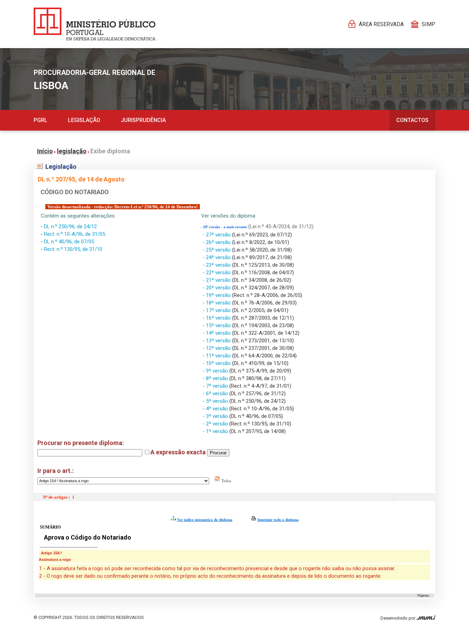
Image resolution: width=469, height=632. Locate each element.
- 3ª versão (216, 416)
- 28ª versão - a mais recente (224, 227)
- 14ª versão (217, 333)
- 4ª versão (216, 409)
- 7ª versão (216, 386)
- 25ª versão (217, 250)
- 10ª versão (217, 363)
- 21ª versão (217, 280)
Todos (225, 481)
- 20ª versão (217, 288)
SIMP (428, 24)
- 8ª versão (216, 378)
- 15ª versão (217, 325)
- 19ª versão (217, 295)
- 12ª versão (217, 348)
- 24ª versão (217, 257)
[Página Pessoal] (95, 24)
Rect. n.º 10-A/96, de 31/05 (74, 234)
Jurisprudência (143, 120)
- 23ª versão (217, 265)
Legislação (84, 120)
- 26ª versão (217, 242)
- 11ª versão (217, 356)
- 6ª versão (216, 393)
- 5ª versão (216, 401)
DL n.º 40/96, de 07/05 (69, 242)
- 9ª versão (216, 371)
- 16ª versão (217, 318)
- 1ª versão (216, 431)
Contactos (412, 120)
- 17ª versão (217, 310)
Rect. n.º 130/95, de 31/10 (73, 249)
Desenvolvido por (398, 618)
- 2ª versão (216, 424)
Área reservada (381, 24)
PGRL (40, 120)
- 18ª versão (217, 303)
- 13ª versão (217, 340)
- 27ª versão (217, 235)
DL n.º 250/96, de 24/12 (70, 226)
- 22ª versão (217, 272)
